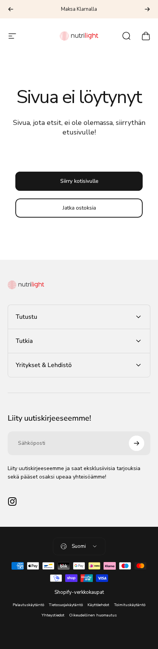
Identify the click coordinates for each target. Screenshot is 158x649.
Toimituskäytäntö (129, 605)
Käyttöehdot (98, 605)
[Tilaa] (136, 443)
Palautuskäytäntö (28, 605)
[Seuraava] (147, 9)
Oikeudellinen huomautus (93, 615)
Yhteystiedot (52, 615)
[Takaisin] (10, 9)
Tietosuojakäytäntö (66, 605)
